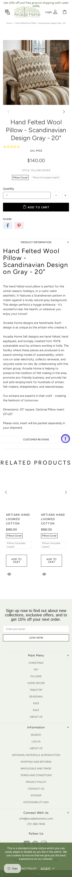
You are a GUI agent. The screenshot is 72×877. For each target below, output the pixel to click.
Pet (36, 669)
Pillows (36, 676)
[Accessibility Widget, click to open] (65, 438)
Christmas (36, 662)
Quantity (8, 188)
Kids (36, 703)
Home (9, 23)
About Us (36, 716)
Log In (36, 741)
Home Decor (36, 683)
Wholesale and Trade (36, 768)
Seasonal (36, 696)
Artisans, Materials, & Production (36, 755)
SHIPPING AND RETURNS (36, 761)
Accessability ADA (36, 802)
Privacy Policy (36, 781)
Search (36, 734)
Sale (36, 710)
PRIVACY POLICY (26, 868)
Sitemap (36, 795)
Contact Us (36, 788)
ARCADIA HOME (27, 12)
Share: (7, 219)
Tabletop (36, 689)
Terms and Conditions (36, 775)
